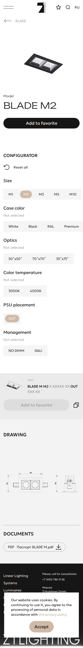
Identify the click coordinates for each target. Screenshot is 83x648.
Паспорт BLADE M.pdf (30, 547)
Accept (41, 626)
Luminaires (12, 590)
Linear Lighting (15, 576)
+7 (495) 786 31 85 (53, 579)
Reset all (21, 167)
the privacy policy (53, 614)
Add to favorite (41, 123)
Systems (10, 583)
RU (77, 7)
